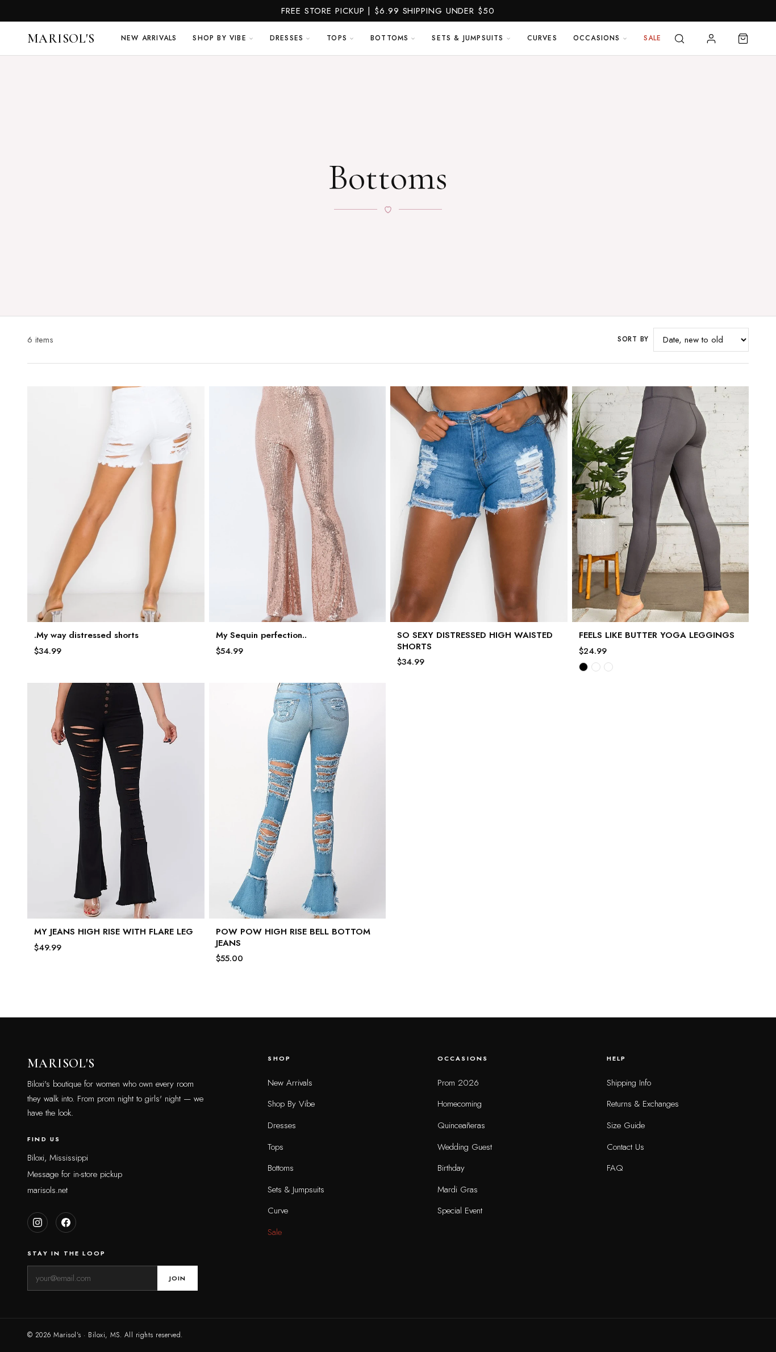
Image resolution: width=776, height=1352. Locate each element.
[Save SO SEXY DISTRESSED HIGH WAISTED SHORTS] (552, 402)
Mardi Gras (457, 1189)
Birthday (451, 1168)
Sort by (633, 339)
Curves (542, 38)
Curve (278, 1210)
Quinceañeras (461, 1125)
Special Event (459, 1210)
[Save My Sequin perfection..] (370, 402)
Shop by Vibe (219, 38)
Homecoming (459, 1104)
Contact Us (625, 1147)
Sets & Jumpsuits (467, 38)
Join (177, 1278)
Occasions (596, 38)
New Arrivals (149, 38)
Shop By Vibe (291, 1104)
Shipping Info (629, 1082)
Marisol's (61, 38)
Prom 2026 (458, 1082)
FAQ (615, 1168)
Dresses (286, 38)
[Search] (679, 38)
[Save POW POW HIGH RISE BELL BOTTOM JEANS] (370, 699)
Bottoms (389, 38)
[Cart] (743, 38)
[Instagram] (37, 1222)
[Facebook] (66, 1222)
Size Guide (626, 1125)
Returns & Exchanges (643, 1104)
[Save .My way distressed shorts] (189, 402)
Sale (653, 38)
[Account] (711, 38)
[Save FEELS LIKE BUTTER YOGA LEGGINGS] (733, 402)
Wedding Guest (464, 1147)
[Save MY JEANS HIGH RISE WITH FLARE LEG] (189, 699)
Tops (337, 38)
